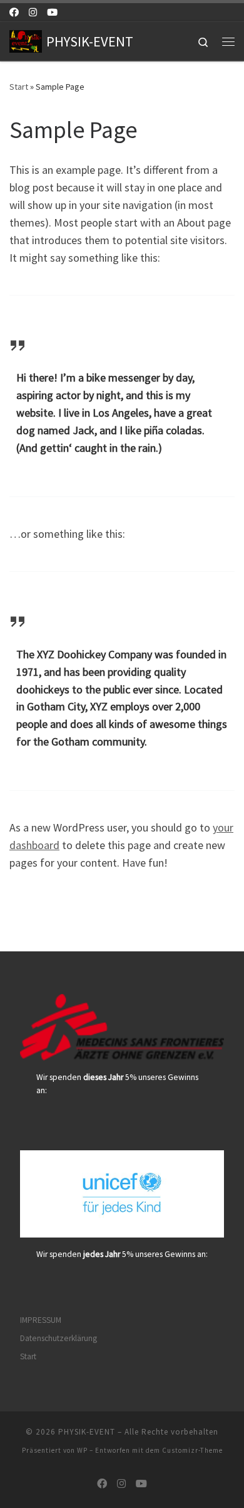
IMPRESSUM (40, 1320)
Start (18, 86)
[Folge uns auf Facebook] (14, 12)
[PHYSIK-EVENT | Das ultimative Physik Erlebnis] (25, 39)
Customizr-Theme (192, 1450)
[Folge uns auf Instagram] (33, 12)
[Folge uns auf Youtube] (52, 12)
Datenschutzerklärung (58, 1338)
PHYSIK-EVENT (86, 1431)
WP (82, 1450)
